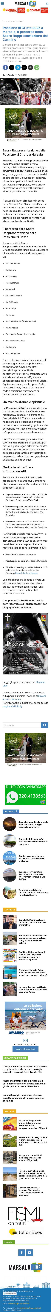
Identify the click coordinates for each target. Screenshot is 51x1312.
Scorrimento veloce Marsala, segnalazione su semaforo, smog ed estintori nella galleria (33, 939)
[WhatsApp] (36, 67)
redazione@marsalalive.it (18, 1304)
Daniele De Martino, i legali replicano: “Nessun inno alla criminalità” (32, 922)
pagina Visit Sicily (12, 706)
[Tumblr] (36, 1279)
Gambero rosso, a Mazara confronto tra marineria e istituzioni (31, 858)
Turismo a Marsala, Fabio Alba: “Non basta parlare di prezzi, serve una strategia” (33, 972)
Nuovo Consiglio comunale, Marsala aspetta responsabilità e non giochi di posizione (23, 1098)
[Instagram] (14, 1279)
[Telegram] (18, 67)
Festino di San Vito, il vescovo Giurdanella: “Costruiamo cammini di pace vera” (31, 1191)
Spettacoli (13, 21)
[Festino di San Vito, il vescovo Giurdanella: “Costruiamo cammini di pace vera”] (10, 1191)
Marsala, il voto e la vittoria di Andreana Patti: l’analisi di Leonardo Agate (33, 989)
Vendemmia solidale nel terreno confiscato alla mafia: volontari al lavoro (33, 892)
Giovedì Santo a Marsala (26, 573)
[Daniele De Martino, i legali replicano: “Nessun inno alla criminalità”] (10, 922)
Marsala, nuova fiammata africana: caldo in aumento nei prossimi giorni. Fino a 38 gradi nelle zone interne (33, 1175)
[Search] (44, 725)
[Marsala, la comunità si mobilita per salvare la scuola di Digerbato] (10, 1157)
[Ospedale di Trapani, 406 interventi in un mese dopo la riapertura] (9, 841)
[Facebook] (5, 67)
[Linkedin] (21, 1279)
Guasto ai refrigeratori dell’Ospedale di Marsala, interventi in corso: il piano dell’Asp (31, 876)
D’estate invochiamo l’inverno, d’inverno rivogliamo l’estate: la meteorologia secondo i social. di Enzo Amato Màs (25, 1069)
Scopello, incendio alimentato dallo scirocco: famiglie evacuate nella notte (33, 824)
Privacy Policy (10, 1294)
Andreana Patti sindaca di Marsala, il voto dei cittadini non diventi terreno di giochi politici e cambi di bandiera (24, 1083)
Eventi (21, 21)
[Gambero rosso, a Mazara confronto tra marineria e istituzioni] (9, 858)
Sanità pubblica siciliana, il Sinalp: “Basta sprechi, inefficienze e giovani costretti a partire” (32, 956)
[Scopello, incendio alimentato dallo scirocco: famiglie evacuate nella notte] (9, 824)
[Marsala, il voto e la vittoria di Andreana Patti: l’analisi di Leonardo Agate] (10, 989)
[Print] (30, 67)
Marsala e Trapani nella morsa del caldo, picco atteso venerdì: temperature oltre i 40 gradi (33, 1124)
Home (5, 21)
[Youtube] (29, 1252)
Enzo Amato (8, 75)
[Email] (24, 67)
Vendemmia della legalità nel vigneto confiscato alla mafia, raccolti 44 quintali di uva (33, 1141)
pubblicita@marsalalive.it (30, 1308)
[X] (11, 67)
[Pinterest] (29, 1279)
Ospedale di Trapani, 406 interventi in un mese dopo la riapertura (32, 841)
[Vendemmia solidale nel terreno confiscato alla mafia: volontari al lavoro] (9, 892)
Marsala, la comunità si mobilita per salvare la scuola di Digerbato (30, 1157)
